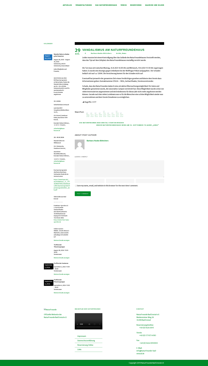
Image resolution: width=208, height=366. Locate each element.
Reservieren (135, 5)
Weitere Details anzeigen (61, 240)
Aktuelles (67, 5)
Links (79, 349)
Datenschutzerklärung (86, 341)
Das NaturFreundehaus (106, 5)
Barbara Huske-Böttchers (101, 53)
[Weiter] (69, 50)
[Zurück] (46, 50)
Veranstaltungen (84, 5)
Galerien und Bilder (154, 5)
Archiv (118, 53)
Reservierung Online (85, 345)
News (124, 53)
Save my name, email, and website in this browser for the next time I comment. (107, 186)
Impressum (81, 336)
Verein (124, 5)
